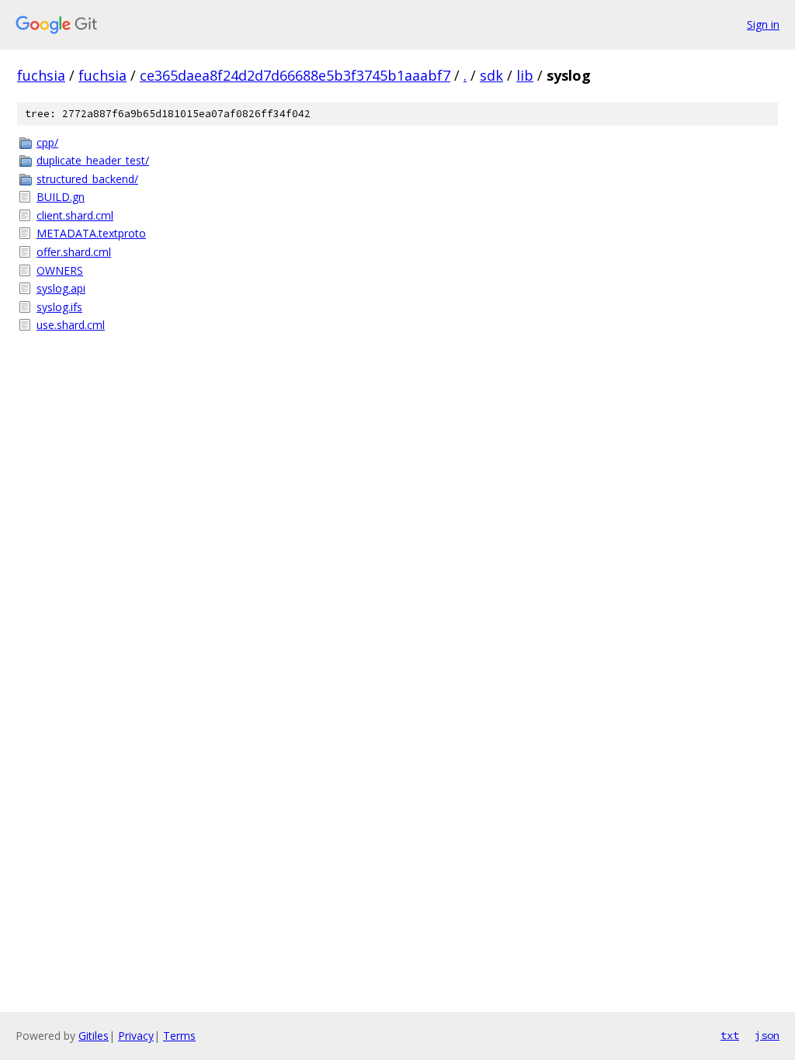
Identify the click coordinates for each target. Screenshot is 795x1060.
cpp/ (47, 142)
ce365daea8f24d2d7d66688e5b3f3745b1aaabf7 (295, 75)
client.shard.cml (74, 215)
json (767, 1035)
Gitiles (93, 1035)
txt (729, 1035)
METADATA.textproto (91, 233)
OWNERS (59, 270)
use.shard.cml (70, 324)
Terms (179, 1035)
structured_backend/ (87, 178)
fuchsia (41, 75)
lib (524, 75)
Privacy (136, 1035)
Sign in (763, 24)
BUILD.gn (60, 196)
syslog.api (60, 288)
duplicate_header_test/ (92, 160)
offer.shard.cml (73, 251)
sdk (491, 75)
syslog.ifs (59, 307)
